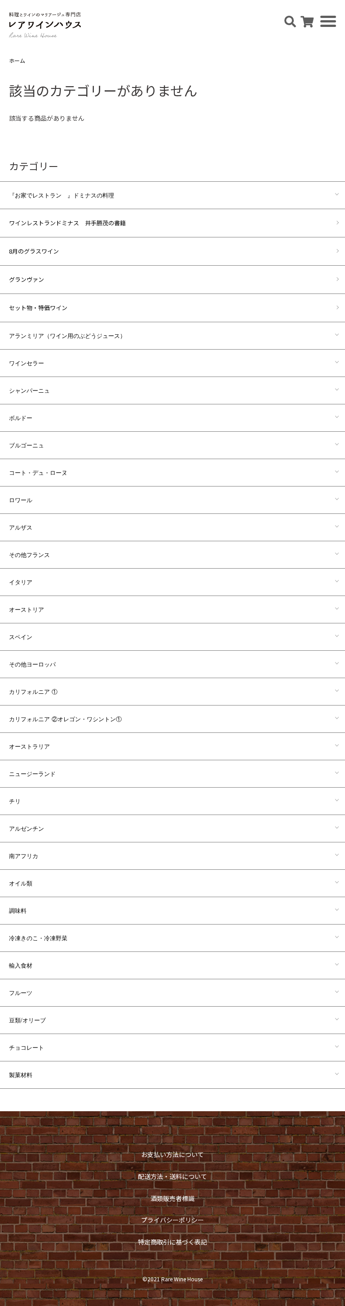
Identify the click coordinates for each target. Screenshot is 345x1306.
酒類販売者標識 (172, 1198)
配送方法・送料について (172, 1176)
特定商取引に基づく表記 (172, 1241)
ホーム (17, 60)
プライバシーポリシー (172, 1219)
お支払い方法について (172, 1154)
